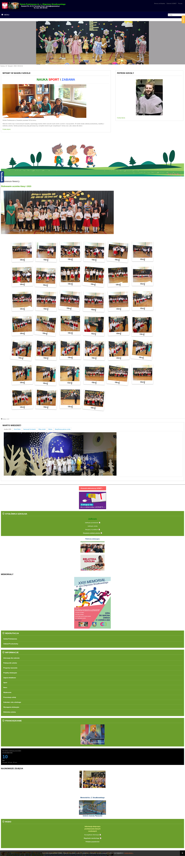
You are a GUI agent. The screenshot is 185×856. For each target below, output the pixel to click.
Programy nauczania (11, 668)
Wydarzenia (7, 692)
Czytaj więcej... (129, 853)
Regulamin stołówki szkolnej (91, 533)
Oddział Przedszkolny (11, 644)
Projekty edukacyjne (11, 673)
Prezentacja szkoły (10, 697)
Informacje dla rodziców (12, 658)
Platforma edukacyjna (92, 539)
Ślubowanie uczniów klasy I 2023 (16, 186)
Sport (5, 682)
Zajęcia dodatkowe (10, 678)
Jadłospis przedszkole (91, 522)
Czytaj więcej (6, 129)
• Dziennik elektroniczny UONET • (91, 488)
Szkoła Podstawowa (11, 639)
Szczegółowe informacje (91, 834)
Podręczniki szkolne (11, 663)
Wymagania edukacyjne (12, 707)
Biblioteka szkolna (10, 712)
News (5, 687)
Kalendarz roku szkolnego (13, 702)
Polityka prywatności (92, 841)
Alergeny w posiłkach (91, 529)
